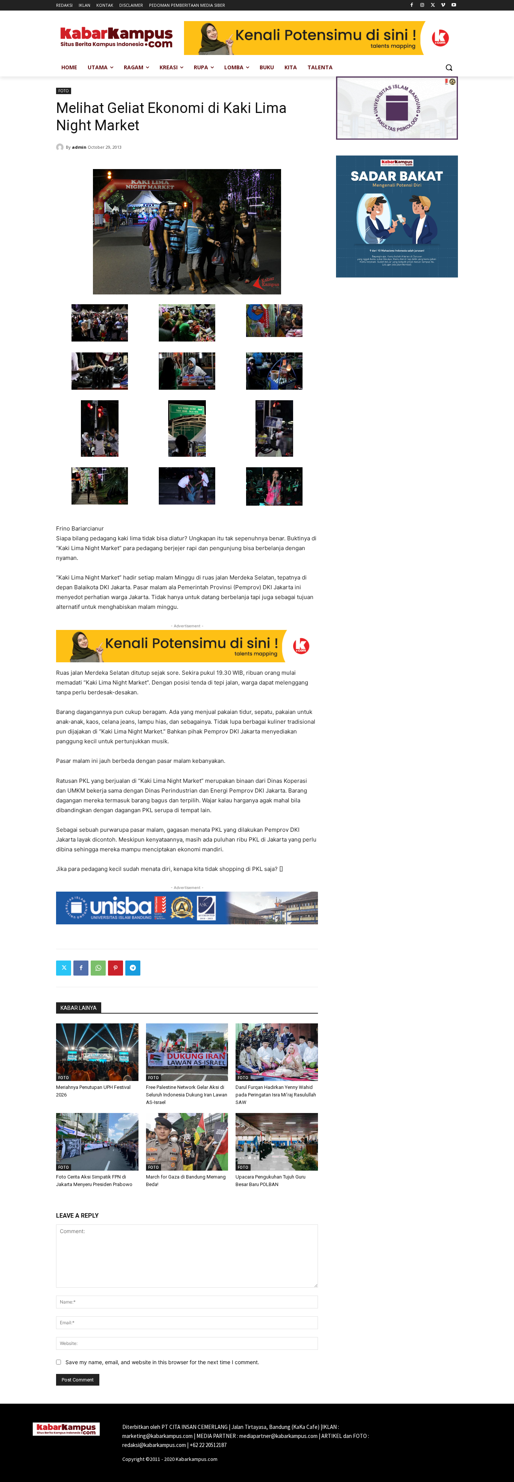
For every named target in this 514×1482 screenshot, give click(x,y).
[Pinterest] (115, 968)
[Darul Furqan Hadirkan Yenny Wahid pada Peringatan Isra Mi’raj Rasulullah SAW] (277, 1052)
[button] (449, 67)
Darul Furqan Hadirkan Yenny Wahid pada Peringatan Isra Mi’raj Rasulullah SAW (276, 1094)
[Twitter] (433, 5)
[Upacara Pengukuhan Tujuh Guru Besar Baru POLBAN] (277, 1142)
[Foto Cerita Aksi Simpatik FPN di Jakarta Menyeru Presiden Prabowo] (97, 1142)
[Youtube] (453, 5)
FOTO (63, 90)
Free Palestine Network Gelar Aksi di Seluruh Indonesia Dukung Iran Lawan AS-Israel (186, 1094)
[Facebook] (412, 5)
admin (79, 147)
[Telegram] (132, 968)
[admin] (61, 147)
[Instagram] (422, 5)
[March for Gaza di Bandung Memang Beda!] (187, 1142)
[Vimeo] (443, 5)
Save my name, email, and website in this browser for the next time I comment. (162, 1362)
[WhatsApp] (98, 968)
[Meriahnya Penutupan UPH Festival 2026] (97, 1052)
